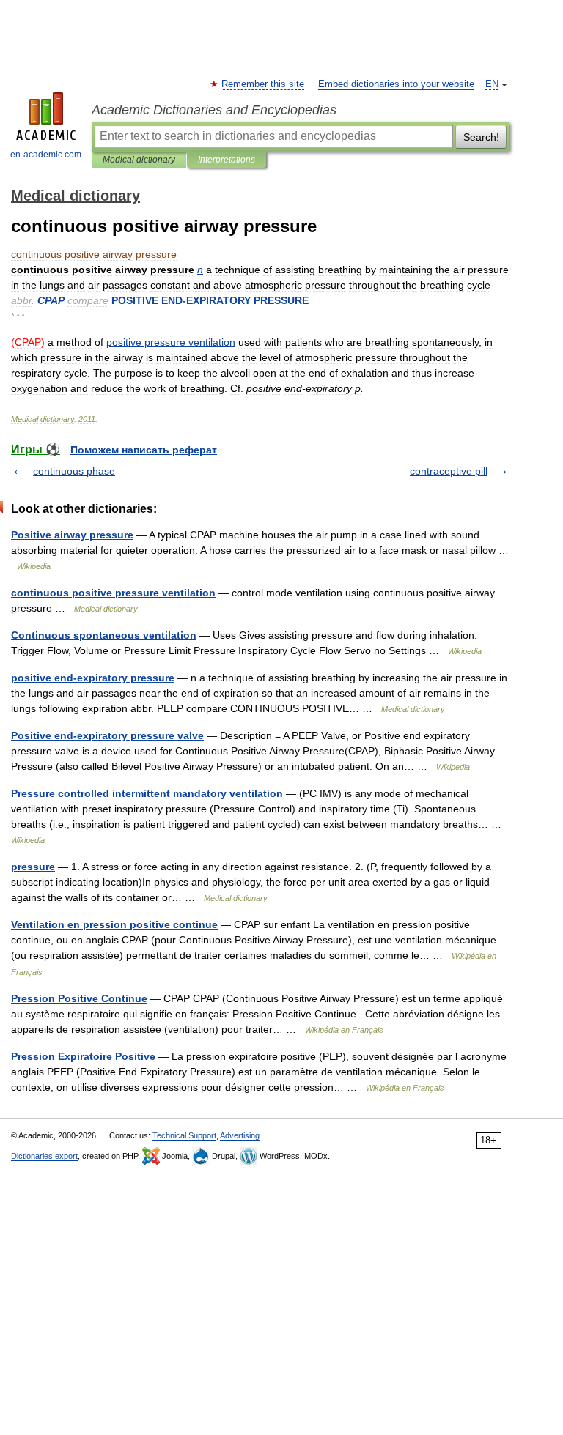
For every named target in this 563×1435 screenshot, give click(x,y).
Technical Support (184, 1135)
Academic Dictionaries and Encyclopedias (214, 110)
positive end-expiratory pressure (92, 677)
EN (491, 84)
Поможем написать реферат (143, 450)
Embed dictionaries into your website (396, 84)
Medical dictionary (139, 160)
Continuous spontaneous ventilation (103, 635)
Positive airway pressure (72, 535)
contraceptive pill (448, 471)
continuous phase (74, 471)
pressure (33, 866)
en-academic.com (45, 154)
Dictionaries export (44, 1156)
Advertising (240, 1135)
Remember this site (263, 84)
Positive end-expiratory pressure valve (107, 735)
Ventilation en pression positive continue (114, 924)
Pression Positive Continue (79, 998)
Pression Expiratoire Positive (83, 1056)
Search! (481, 137)
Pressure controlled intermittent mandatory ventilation (147, 793)
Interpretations (226, 160)
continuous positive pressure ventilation (113, 592)
